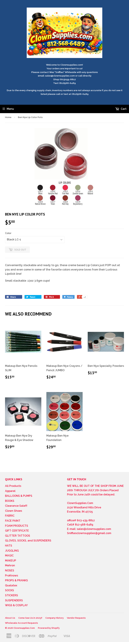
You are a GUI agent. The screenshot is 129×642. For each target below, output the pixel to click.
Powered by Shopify (49, 628)
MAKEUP (10, 560)
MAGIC (9, 555)
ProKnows (11, 575)
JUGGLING (12, 550)
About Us (10, 618)
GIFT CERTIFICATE (17, 530)
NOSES (9, 570)
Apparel (10, 491)
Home (8, 117)
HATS (8, 545)
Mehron (10, 565)
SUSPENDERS (14, 600)
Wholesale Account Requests (21, 623)
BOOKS (9, 500)
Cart (123, 108)
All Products (13, 486)
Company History (54, 618)
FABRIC (9, 515)
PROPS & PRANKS (16, 580)
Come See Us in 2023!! (30, 618)
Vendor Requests (76, 618)
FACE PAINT (12, 520)
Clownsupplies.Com (24, 628)
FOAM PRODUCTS (16, 525)
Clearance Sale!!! (16, 505)
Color (8, 233)
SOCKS (9, 590)
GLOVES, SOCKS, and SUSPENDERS (28, 540)
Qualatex (11, 585)
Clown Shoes (13, 510)
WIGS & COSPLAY (16, 605)
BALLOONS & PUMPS (18, 495)
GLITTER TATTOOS (17, 535)
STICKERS (11, 595)
